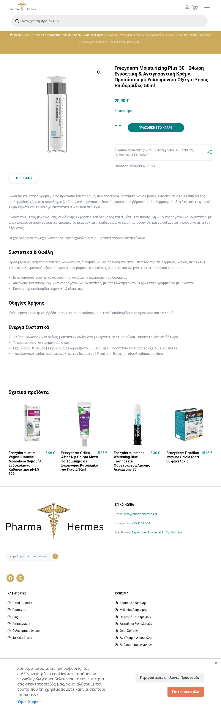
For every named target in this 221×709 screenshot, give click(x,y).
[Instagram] (20, 578)
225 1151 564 (141, 523)
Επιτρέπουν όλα (185, 691)
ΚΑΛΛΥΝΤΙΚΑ (32, 34)
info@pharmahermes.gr (140, 514)
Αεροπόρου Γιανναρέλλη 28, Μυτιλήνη (158, 532)
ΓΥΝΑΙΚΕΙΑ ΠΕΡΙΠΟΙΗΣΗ (57, 34)
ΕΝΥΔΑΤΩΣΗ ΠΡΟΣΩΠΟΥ (88, 34)
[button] (99, 72)
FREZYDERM (184, 150)
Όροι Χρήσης (29, 701)
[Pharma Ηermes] (22, 7)
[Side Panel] (207, 7)
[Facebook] (10, 578)
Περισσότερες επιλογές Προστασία (169, 677)
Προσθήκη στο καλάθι (156, 127)
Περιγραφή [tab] (23, 178)
